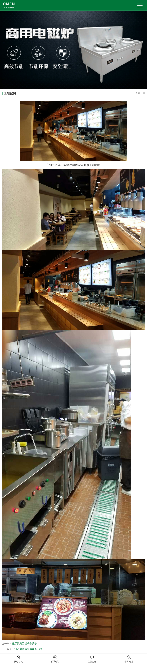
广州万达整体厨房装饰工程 (27, 648)
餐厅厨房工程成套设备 (24, 643)
